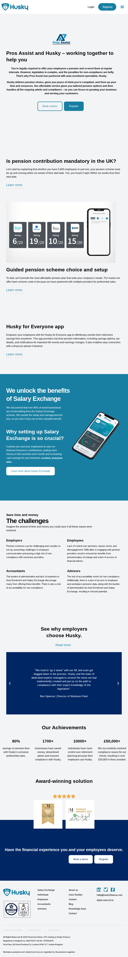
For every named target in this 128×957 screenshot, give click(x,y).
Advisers (42, 908)
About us (73, 890)
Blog (71, 904)
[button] (122, 7)
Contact (73, 913)
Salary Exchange (46, 890)
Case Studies (75, 894)
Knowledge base (77, 908)
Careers (73, 899)
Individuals (43, 894)
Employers (42, 899)
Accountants (44, 904)
